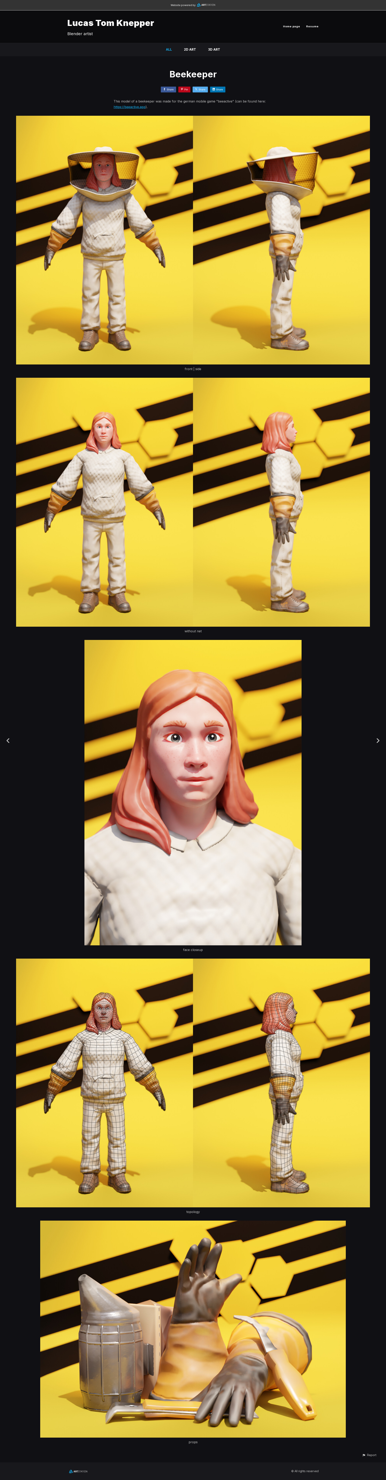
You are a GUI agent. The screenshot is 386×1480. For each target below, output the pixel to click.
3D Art (214, 49)
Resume (312, 26)
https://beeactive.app (130, 107)
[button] (369, 1455)
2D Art (190, 49)
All (169, 49)
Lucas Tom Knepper (110, 23)
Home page (291, 26)
